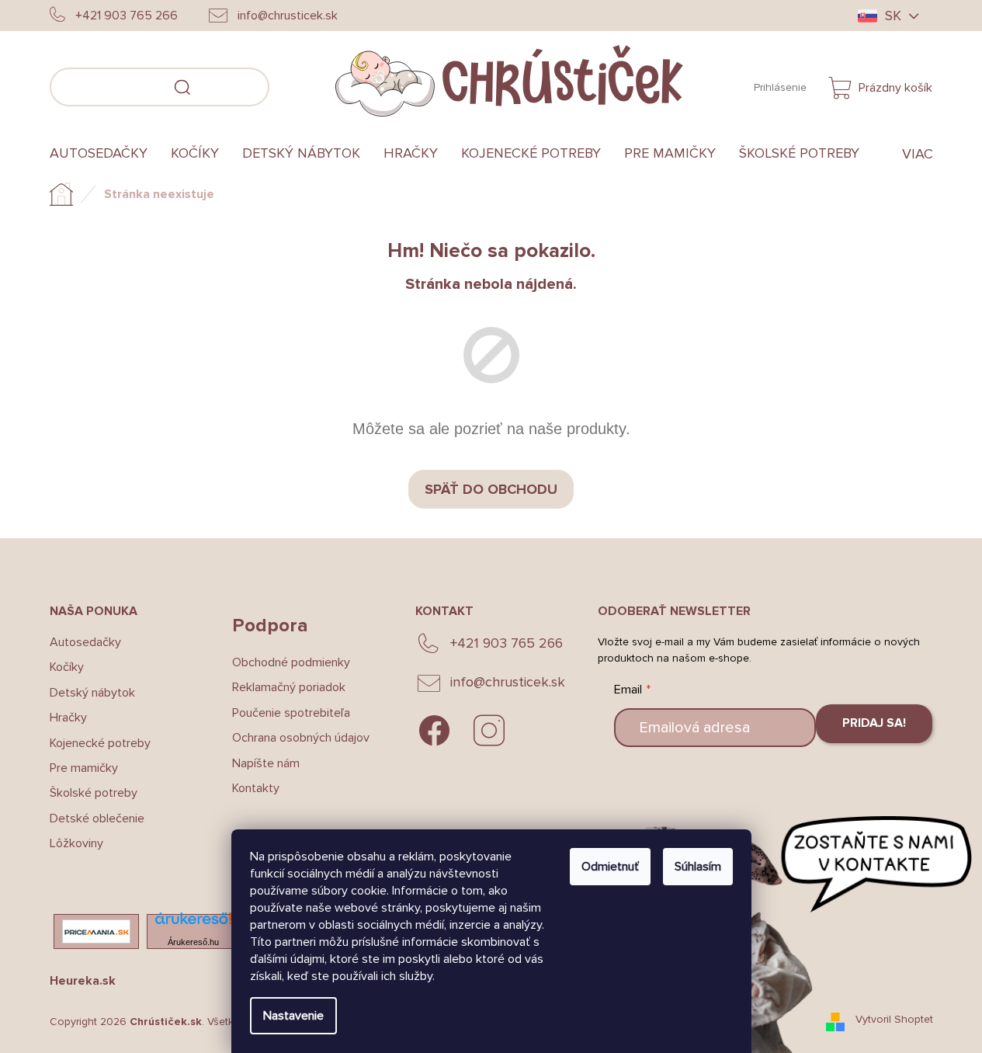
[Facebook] (434, 730)
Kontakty (255, 788)
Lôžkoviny (76, 843)
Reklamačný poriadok (288, 687)
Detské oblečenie (97, 818)
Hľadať (292, 84)
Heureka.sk (83, 981)
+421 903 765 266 (506, 643)
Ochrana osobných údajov (301, 737)
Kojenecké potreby (100, 743)
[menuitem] (104, 153)
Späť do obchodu (491, 489)
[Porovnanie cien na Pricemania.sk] (96, 931)
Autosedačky (85, 642)
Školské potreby (93, 793)
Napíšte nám (266, 763)
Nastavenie (293, 1015)
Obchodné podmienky (291, 662)
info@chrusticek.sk (507, 681)
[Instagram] (489, 730)
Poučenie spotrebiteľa (291, 713)
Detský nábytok (92, 692)
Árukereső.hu (193, 942)
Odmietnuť (610, 866)
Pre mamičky (84, 768)
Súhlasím (698, 866)
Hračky (68, 717)
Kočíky (67, 667)
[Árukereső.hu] (193, 922)
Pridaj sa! (874, 723)
